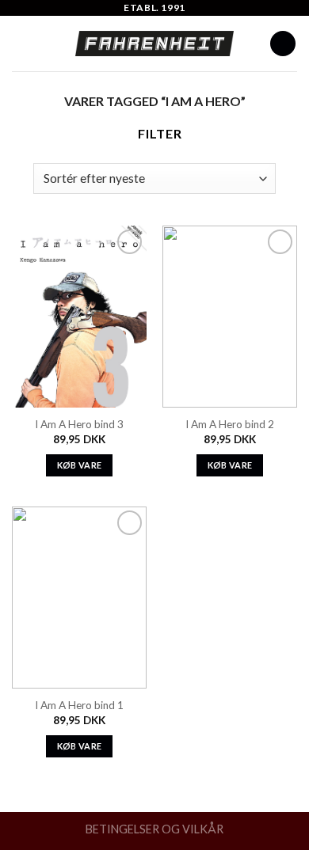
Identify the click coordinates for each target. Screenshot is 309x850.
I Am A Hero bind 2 (229, 424)
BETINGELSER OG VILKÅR (154, 829)
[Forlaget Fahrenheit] (154, 43)
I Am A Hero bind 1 (79, 705)
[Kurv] (283, 44)
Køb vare (79, 465)
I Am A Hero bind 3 (79, 424)
